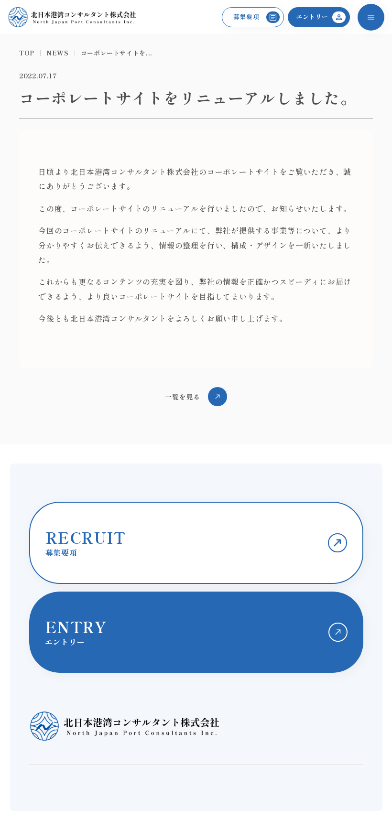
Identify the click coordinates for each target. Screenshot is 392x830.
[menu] (371, 17)
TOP (26, 53)
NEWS (57, 53)
